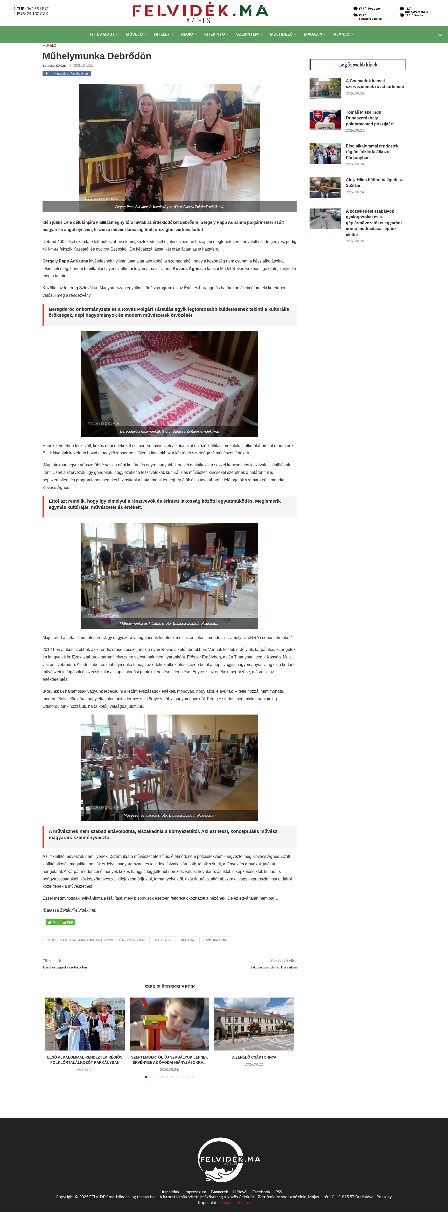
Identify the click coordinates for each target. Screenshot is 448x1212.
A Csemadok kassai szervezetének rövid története (375, 84)
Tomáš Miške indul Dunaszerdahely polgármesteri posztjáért (370, 118)
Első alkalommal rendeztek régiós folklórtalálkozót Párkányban (372, 152)
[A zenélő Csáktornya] (254, 1024)
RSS (278, 1191)
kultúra (187, 940)
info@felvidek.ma (234, 1203)
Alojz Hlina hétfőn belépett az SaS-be (374, 183)
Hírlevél (240, 1191)
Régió (187, 34)
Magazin (313, 34)
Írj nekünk (170, 1191)
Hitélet (162, 34)
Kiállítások (163, 940)
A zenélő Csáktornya (254, 1057)
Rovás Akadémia (215, 940)
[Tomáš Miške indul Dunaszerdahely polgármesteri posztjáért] (325, 120)
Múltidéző (281, 34)
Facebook (261, 1191)
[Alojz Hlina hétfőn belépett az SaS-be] (325, 187)
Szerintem (247, 34)
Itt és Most (102, 34)
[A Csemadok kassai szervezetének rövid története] (325, 88)
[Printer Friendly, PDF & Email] (60, 922)
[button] (52, 1040)
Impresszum (195, 1191)
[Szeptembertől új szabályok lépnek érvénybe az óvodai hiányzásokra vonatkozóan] (169, 1024)
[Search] (440, 34)
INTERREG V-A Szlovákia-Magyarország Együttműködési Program (96, 940)
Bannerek (219, 1191)
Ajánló (341, 34)
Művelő (134, 34)
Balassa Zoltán (54, 65)
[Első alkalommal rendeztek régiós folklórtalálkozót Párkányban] (85, 1024)
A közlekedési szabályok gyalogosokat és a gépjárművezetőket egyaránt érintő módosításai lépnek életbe (374, 223)
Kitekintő (214, 34)
